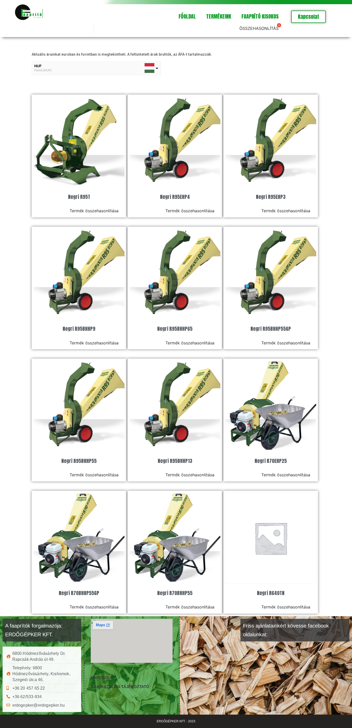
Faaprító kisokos (260, 16)
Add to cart (54, 210)
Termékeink (218, 16)
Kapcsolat (103, 677)
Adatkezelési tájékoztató (120, 686)
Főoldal (187, 16)
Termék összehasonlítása (94, 210)
